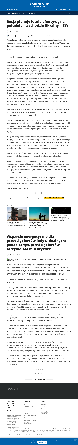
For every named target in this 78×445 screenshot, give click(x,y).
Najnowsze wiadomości (10, 402)
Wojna (8, 13)
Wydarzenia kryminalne (30, 420)
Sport (24, 13)
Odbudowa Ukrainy (29, 406)
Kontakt (43, 406)
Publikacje (10, 405)
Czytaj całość (39, 369)
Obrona (26, 413)
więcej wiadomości (39, 379)
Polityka (26, 408)
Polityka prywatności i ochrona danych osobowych (46, 412)
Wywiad (9, 408)
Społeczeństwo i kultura (30, 415)
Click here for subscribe (54, 198)
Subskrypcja (9, 9)
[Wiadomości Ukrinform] (39, 3)
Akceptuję (42, 442)
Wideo (8, 412)
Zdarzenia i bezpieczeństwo (28, 423)
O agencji (43, 404)
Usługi (42, 408)
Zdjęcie (9, 410)
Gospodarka (16, 13)
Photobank (17, 9)
